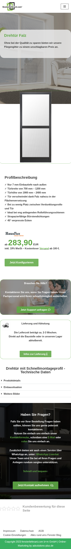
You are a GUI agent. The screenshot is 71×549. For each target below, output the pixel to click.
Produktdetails (12, 380)
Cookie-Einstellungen (14, 535)
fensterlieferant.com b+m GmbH (39, 541)
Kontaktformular (19, 437)
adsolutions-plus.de (43, 545)
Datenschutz (27, 530)
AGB (41, 530)
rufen (24, 441)
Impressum (9, 530)
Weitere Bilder (12, 393)
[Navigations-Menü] (65, 6)
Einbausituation (13, 387)
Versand (44, 248)
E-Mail (51, 437)
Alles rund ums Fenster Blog (46, 535)
